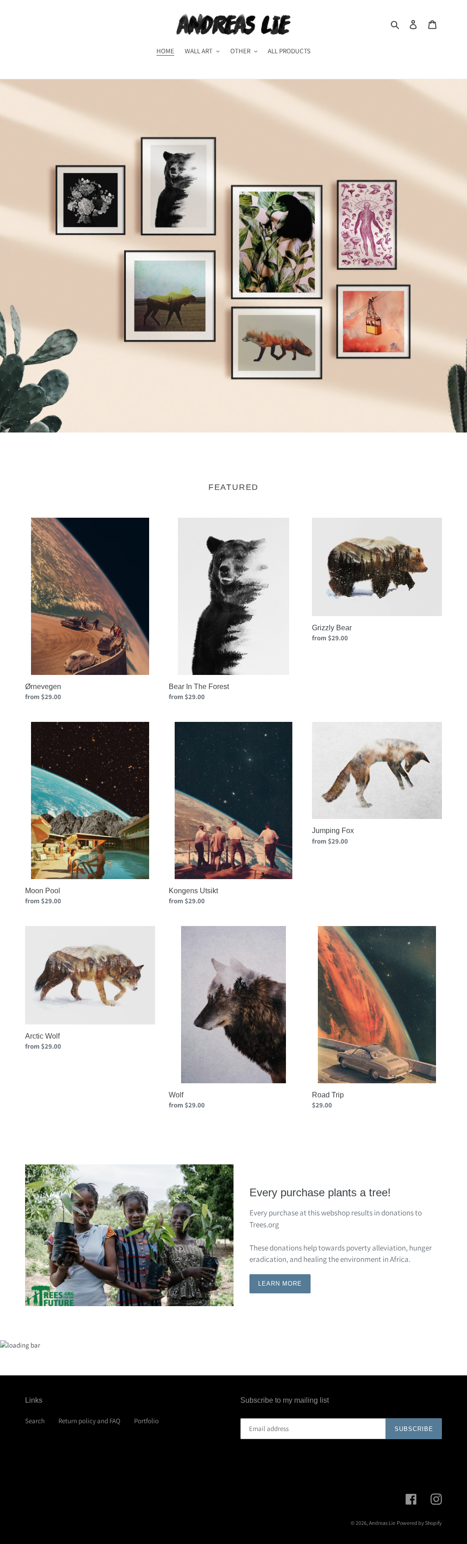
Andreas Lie (382, 1522)
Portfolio (146, 1420)
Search (35, 1420)
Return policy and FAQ (89, 1420)
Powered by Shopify (419, 1522)
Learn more (280, 1283)
